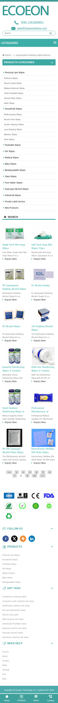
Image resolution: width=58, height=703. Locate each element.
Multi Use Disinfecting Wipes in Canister (42, 369)
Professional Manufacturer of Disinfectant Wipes (41, 409)
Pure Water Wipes (13, 182)
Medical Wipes (12, 157)
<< (9, 472)
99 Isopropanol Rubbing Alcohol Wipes (14, 287)
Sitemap (5, 670)
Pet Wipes (10, 151)
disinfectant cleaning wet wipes (15, 605)
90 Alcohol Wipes (11, 326)
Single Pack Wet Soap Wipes (13, 246)
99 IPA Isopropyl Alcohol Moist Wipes (13, 450)
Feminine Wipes (11, 78)
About (5, 656)
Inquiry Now (11, 258)
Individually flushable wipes (14, 623)
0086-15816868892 (32, 22)
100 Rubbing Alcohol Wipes (42, 328)
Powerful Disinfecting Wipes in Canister (13, 369)
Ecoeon (5, 651)
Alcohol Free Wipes (12, 119)
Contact (5, 661)
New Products (11, 207)
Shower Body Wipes (12, 98)
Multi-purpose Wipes (13, 114)
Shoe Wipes (9, 139)
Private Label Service (15, 201)
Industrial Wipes (13, 195)
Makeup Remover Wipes (14, 88)
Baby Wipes (10, 163)
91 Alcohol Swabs (40, 285)
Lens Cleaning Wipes (13, 129)
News (4, 665)
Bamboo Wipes (10, 134)
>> (42, 476)
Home (8, 55)
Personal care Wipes (14, 72)
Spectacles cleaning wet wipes (15, 637)
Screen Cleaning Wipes (14, 124)
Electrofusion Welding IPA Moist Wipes (42, 450)
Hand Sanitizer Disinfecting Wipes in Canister (13, 409)
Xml (4, 674)
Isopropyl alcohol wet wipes (14, 628)
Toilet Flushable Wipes (13, 93)
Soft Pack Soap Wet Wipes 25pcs (41, 246)
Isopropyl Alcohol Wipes (17, 189)
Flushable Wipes (13, 145)
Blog (4, 679)
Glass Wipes (10, 176)
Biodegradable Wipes (15, 170)
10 (34, 476)
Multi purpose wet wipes (12, 619)
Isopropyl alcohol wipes (12, 632)
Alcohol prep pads (10, 614)
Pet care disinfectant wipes (13, 610)
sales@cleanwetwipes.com (32, 28)
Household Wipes (13, 108)
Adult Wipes (9, 103)
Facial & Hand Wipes (13, 83)
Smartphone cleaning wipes (14, 596)
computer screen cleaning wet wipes (18, 601)
